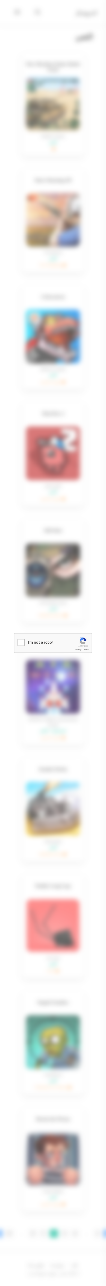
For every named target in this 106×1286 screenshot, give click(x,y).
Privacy (78, 650)
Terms (86, 650)
